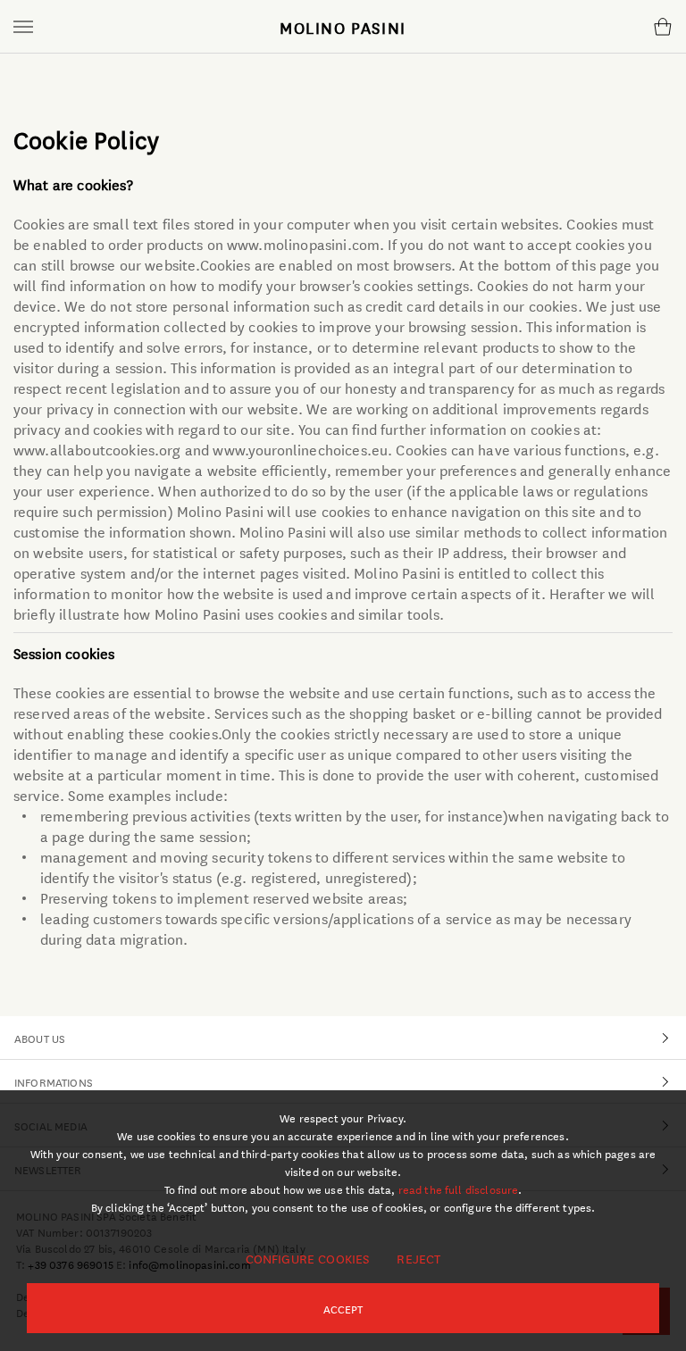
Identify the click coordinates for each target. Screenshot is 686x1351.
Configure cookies (308, 1258)
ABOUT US (39, 1038)
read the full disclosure (458, 1188)
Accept (343, 1308)
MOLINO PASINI (343, 26)
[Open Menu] (23, 27)
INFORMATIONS (53, 1081)
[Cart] (662, 27)
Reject (418, 1258)
